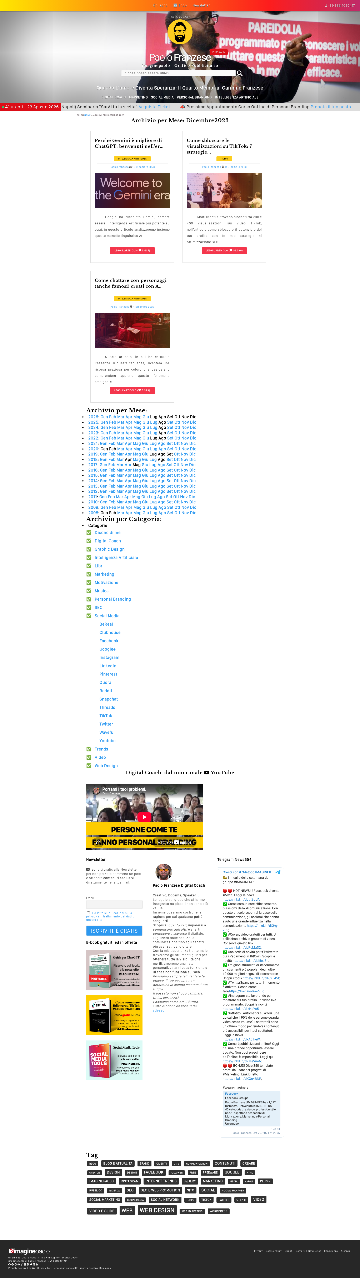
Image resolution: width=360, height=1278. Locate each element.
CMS (176, 1163)
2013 (93, 486)
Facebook (109, 640)
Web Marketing (192, 1211)
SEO (99, 607)
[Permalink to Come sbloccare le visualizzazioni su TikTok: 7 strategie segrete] (224, 207)
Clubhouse (110, 632)
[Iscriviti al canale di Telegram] (12, 1264)
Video (100, 757)
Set (170, 422)
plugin (265, 1181)
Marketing (138, 97)
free (193, 1172)
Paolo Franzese (119, 167)
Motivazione (106, 582)
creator (94, 1172)
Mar (121, 416)
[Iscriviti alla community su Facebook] (9, 1264)
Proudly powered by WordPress (26, 1268)
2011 (92, 496)
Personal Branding (194, 97)
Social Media (162, 97)
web (127, 1210)
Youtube (108, 740)
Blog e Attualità (117, 1163)
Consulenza (331, 1251)
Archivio (346, 1251)
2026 (93, 416)
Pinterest (108, 674)
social (208, 1190)
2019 (93, 454)
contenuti (225, 1163)
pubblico (95, 1190)
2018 (93, 459)
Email (90, 898)
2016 (93, 470)
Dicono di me (108, 532)
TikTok (224, 158)
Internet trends (161, 1181)
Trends (101, 749)
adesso (159, 1010)
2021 (93, 443)
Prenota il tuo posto (291, 106)
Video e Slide (102, 1211)
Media (234, 1181)
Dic (193, 422)
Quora (105, 682)
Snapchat (109, 699)
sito (190, 1190)
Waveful (107, 732)
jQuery (190, 1181)
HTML (250, 1172)
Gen (104, 416)
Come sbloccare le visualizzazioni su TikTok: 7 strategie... (219, 146)
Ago (162, 443)
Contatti (300, 1251)
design (113, 1172)
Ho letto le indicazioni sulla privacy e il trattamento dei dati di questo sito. (111, 916)
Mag (138, 416)
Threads (107, 707)
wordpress (219, 1211)
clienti (161, 1163)
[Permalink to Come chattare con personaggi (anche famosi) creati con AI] (132, 346)
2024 (93, 427)
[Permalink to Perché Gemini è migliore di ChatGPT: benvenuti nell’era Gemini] (132, 207)
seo (130, 1190)
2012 (93, 491)
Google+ (108, 649)
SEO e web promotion (160, 1190)
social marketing (104, 1200)
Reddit (106, 690)
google (232, 1172)
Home (87, 115)
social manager (233, 1190)
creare (248, 1163)
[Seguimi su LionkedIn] (25, 1264)
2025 (93, 422)
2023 (93, 432)
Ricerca (114, 1190)
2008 (93, 512)
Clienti (289, 1251)
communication (197, 1163)
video (258, 1199)
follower (177, 1172)
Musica (102, 590)
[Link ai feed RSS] (37, 1264)
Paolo (180, 57)
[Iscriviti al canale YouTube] (19, 1264)
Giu (146, 416)
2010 (93, 501)
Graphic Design (110, 549)
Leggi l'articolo (126, 250)
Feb (112, 416)
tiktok (206, 1199)
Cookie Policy (274, 1251)
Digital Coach (113, 97)
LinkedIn (108, 665)
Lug (154, 422)
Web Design (106, 765)
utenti (241, 1199)
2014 (93, 480)
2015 (93, 475)
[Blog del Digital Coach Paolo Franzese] (180, 43)
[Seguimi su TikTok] (22, 1264)
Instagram (110, 657)
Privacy (258, 1251)
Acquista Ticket (114, 106)
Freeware (210, 1172)
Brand (144, 1163)
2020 (93, 448)
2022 (93, 438)
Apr (129, 416)
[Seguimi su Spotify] (28, 1264)
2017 (93, 464)
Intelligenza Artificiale (237, 97)
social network (165, 1200)
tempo (190, 1200)
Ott (177, 422)
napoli (249, 1181)
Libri (99, 565)
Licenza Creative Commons (95, 1268)
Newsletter (314, 1251)
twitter (224, 1199)
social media (135, 1199)
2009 (93, 507)
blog (92, 1163)
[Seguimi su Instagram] (16, 1264)
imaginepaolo (101, 1181)
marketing (213, 1181)
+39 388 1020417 (341, 5)
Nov (185, 422)
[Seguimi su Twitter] (31, 1264)
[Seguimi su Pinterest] (34, 1264)
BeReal (106, 624)
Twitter (106, 724)
